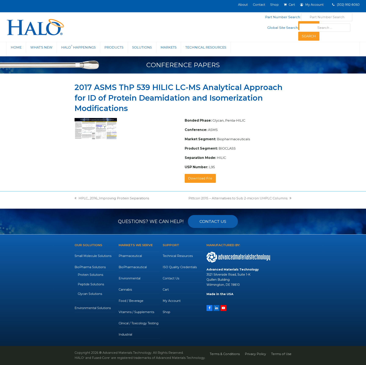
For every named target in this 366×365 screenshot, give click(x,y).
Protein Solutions (90, 275)
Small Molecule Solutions (93, 256)
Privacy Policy (255, 354)
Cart (166, 289)
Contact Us (171, 278)
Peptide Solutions (91, 284)
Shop (166, 312)
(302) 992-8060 (348, 5)
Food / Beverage (131, 301)
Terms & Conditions (225, 354)
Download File (200, 178)
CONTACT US (213, 221)
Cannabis (125, 289)
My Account (172, 301)
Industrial (125, 334)
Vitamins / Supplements (136, 312)
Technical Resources (178, 256)
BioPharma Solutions (90, 267)
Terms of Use (281, 354)
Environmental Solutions (93, 308)
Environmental (129, 278)
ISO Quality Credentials (180, 267)
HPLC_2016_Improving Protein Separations (112, 198)
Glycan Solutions (90, 294)
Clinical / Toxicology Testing (138, 323)
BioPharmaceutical (133, 267)
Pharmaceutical (130, 256)
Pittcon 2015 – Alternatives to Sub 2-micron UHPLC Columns (238, 198)
